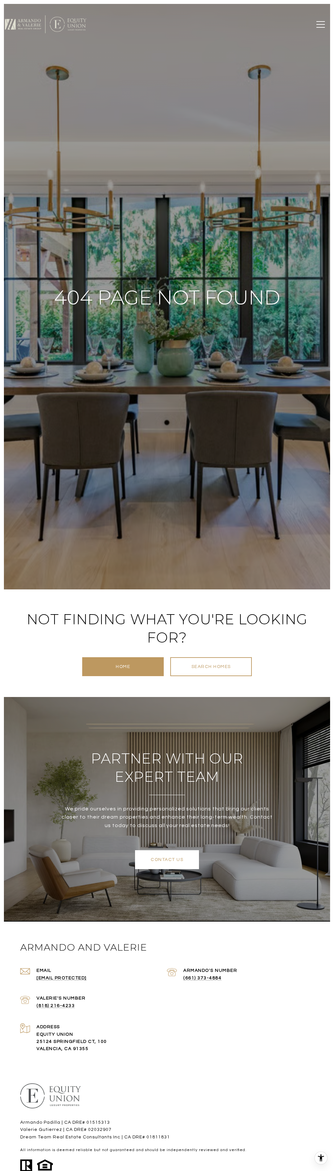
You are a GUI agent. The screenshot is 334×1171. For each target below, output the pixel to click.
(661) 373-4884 (202, 978)
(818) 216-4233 (56, 1005)
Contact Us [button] (167, 859)
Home (123, 666)
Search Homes (211, 666)
